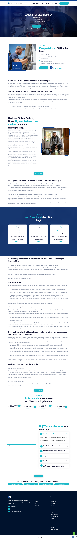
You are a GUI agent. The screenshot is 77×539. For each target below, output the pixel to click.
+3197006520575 (64, 3)
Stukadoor (52, 525)
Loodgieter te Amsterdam (15, 484)
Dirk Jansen (29, 406)
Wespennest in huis (54, 529)
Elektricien (52, 507)
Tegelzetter (52, 527)
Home (33, 3)
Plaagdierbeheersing (54, 516)
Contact (56, 3)
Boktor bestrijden (53, 501)
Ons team (37, 507)
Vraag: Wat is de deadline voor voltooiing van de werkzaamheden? (53, 446)
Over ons (36, 501)
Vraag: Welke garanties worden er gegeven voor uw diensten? (54, 451)
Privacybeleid (37, 505)
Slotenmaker (52, 520)
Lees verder (43, 67)
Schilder (52, 518)
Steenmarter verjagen (54, 522)
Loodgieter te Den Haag (30, 484)
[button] (37, 249)
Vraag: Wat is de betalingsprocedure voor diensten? (54, 456)
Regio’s (43, 3)
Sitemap (36, 512)
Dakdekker (52, 505)
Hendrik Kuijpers (61, 406)
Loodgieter (52, 512)
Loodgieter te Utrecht (61, 484)
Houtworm (52, 509)
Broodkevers (52, 503)
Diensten (38, 3)
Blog (52, 3)
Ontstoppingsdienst (54, 514)
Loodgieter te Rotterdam (46, 484)
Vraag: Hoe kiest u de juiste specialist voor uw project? (55, 434)
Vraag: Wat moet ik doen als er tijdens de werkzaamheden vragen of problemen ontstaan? (53, 465)
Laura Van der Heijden (14, 405)
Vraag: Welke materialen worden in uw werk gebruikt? (55, 461)
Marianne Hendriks (43, 405)
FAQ (36, 503)
